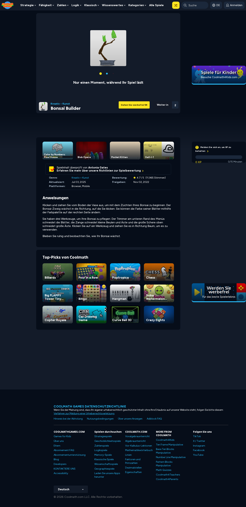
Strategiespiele (103, 436)
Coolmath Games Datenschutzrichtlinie (90, 406)
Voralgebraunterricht (137, 436)
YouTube (198, 454)
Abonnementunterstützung (70, 454)
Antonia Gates (98, 167)
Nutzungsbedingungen (100, 418)
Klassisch (90, 5)
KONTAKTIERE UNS (64, 468)
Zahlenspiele (101, 445)
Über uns (59, 441)
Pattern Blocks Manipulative (164, 463)
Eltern (57, 445)
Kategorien (136, 5)
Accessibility (61, 473)
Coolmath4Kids (165, 439)
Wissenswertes (112, 5)
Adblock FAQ (154, 418)
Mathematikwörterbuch (139, 450)
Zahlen (61, 5)
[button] (176, 5)
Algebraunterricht (135, 441)
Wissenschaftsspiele (106, 464)
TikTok (197, 436)
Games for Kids (62, 436)
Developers (60, 464)
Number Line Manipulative (170, 457)
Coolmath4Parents (167, 479)
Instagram (199, 445)
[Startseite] (7, 5)
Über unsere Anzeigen (130, 418)
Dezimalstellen (133, 467)
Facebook (199, 450)
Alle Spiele (156, 5)
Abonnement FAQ (64, 450)
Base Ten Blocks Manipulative (165, 451)
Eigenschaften (133, 472)
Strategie (27, 5)
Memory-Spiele (103, 454)
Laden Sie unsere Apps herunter (107, 475)
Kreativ (55, 103)
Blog (56, 459)
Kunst (66, 103)
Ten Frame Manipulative (169, 444)
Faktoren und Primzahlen (132, 461)
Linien (128, 454)
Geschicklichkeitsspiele (107, 441)
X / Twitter (199, 441)
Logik (75, 5)
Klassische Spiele (104, 459)
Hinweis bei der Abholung (68, 418)
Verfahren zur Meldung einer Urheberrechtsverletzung (84, 413)
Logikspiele (100, 450)
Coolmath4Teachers (168, 474)
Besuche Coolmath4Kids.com (219, 77)
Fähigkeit (45, 5)
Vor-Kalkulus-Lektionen (138, 445)
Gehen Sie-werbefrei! (133, 105)
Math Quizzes (163, 470)
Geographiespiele (104, 468)
